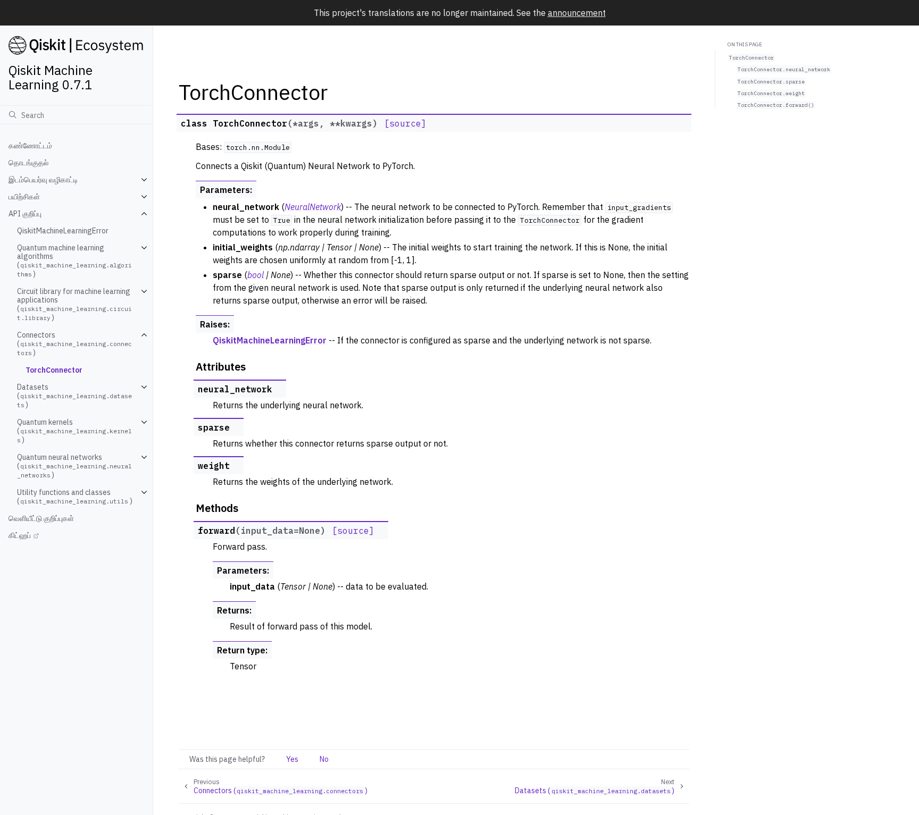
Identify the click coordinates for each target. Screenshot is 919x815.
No (324, 759)
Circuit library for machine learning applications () (74, 304)
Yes (292, 759)
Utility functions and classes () (74, 497)
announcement (577, 12)
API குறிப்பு (25, 214)
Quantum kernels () (74, 430)
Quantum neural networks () (74, 466)
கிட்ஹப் (20, 535)
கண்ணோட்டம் (30, 145)
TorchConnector (54, 370)
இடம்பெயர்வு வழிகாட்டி (43, 179)
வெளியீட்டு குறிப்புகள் (41, 518)
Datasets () (74, 395)
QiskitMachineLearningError (62, 231)
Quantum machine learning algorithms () (74, 261)
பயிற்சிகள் (24, 196)
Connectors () (74, 343)
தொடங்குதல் (28, 162)
